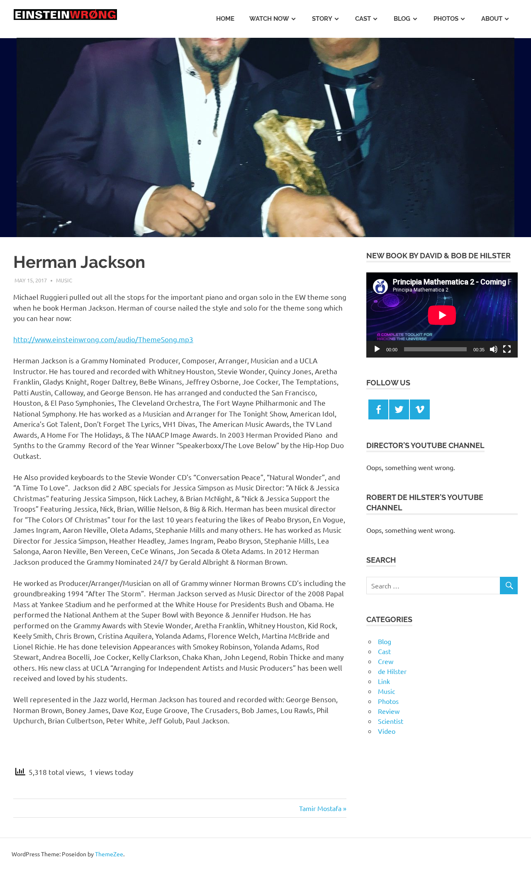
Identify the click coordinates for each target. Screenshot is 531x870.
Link (384, 681)
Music (64, 280)
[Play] (377, 349)
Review (388, 711)
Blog (402, 18)
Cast (363, 18)
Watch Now (269, 18)
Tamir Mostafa (320, 808)
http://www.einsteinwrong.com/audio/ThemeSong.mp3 (103, 339)
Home (225, 18)
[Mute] (494, 349)
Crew (385, 661)
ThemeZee (109, 854)
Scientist (390, 721)
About (491, 18)
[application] (442, 315)
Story (322, 18)
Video (386, 731)
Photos (446, 18)
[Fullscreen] (507, 349)
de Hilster (392, 671)
